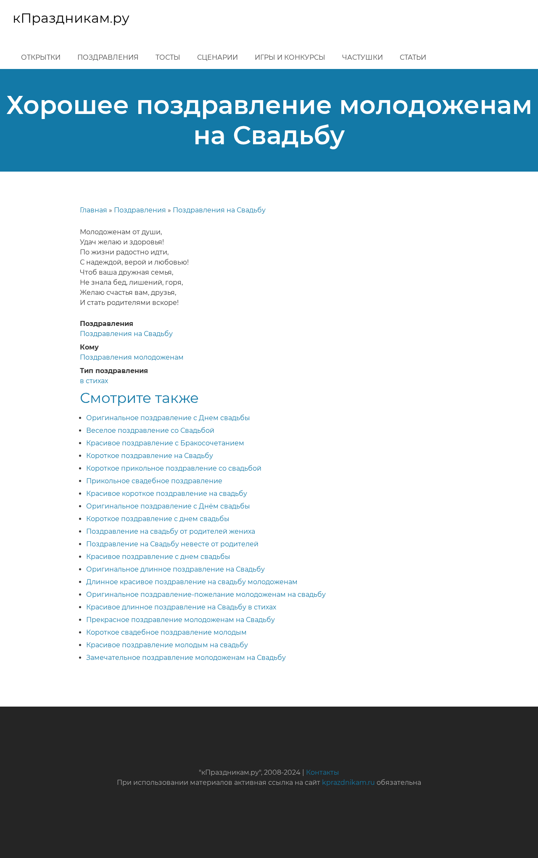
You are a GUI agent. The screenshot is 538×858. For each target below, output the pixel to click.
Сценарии (217, 57)
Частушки (362, 57)
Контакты (322, 772)
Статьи (413, 57)
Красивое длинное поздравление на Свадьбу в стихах (181, 607)
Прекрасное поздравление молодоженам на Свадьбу (180, 620)
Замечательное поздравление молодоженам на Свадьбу (186, 658)
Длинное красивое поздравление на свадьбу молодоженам (192, 582)
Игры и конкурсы (290, 57)
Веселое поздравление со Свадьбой (150, 430)
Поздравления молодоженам (132, 357)
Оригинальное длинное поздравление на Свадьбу (175, 569)
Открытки (41, 57)
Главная (93, 210)
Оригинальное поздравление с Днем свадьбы (168, 418)
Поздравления (108, 57)
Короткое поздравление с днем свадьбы (157, 519)
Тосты (168, 57)
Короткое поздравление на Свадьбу (149, 456)
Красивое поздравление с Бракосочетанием (165, 443)
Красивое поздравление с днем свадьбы (158, 557)
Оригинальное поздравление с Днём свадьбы (168, 506)
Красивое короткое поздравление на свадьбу (166, 494)
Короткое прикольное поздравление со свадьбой (173, 468)
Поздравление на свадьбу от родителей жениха (170, 531)
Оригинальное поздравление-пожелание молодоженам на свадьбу (206, 594)
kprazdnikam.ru (348, 782)
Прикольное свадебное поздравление (154, 481)
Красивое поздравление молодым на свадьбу (167, 645)
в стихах (94, 381)
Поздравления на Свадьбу (219, 210)
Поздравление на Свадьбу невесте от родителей (172, 544)
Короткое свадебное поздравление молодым (166, 632)
